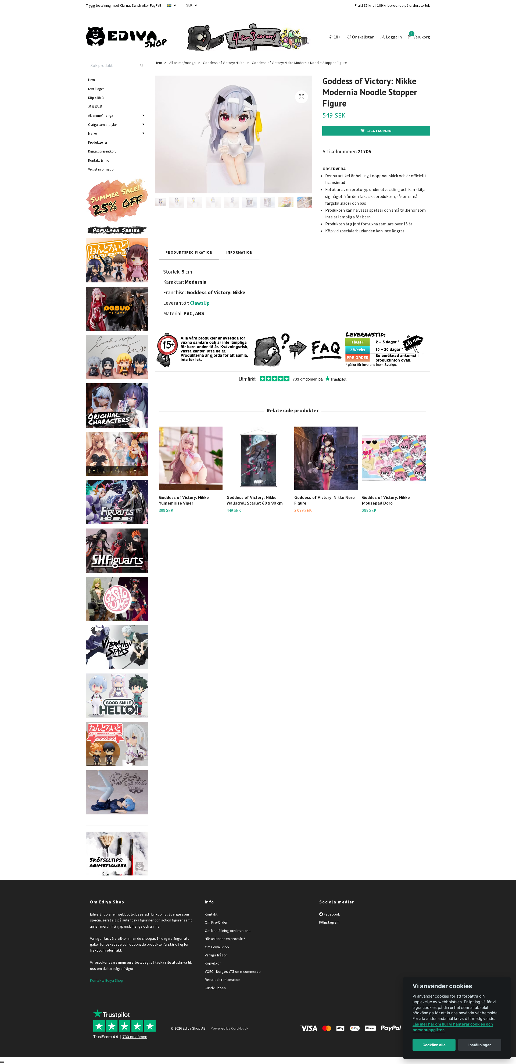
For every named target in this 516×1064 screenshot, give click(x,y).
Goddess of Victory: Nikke (224, 62)
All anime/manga (100, 115)
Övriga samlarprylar (102, 124)
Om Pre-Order (216, 922)
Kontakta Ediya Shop (106, 980)
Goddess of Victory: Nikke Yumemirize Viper (184, 500)
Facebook (331, 914)
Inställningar (479, 1045)
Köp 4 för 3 (96, 97)
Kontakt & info (98, 160)
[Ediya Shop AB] (126, 37)
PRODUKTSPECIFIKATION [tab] (189, 252)
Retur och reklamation (222, 979)
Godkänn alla (434, 1045)
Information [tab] (239, 252)
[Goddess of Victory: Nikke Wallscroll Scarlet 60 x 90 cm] (258, 458)
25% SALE (95, 106)
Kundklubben (215, 987)
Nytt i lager (96, 89)
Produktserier (97, 142)
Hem (91, 79)
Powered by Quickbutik (229, 1028)
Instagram (330, 922)
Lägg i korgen (379, 131)
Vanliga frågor (216, 955)
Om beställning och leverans (227, 930)
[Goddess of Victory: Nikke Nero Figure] (326, 458)
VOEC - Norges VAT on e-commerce (233, 971)
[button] (422, 465)
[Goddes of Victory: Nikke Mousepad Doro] (394, 458)
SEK (189, 5)
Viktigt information (102, 169)
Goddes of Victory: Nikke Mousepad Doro (386, 500)
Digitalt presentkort (102, 151)
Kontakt (211, 914)
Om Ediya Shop (217, 947)
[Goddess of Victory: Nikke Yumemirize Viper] (191, 458)
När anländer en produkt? (225, 938)
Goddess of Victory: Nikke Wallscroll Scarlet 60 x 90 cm (255, 500)
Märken (93, 133)
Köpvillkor (213, 963)
